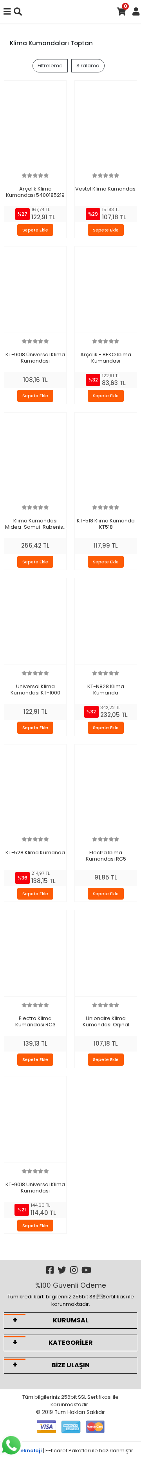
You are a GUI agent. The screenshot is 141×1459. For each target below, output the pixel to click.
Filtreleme (50, 65)
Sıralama (87, 65)
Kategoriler (71, 1342)
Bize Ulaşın (71, 1365)
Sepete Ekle (35, 230)
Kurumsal (71, 1320)
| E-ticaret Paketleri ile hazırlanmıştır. (70, 1450)
